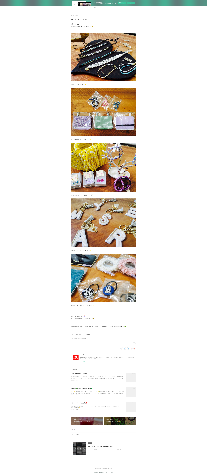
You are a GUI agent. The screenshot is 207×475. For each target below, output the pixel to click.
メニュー (102, 7)
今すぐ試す (121, 3)
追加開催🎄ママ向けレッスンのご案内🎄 (81, 388)
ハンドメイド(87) (74, 338)
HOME (94, 7)
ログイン (131, 3)
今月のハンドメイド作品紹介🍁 (79, 403)
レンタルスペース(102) (82, 338)
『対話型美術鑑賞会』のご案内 (79, 373)
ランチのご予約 (110, 7)
